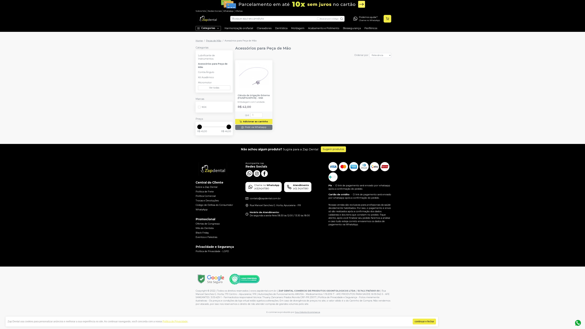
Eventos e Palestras (206, 237)
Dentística (281, 28)
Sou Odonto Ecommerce (307, 312)
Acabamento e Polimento (323, 28)
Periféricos (370, 28)
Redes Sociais (215, 11)
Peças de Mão (213, 40)
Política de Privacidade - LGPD (212, 251)
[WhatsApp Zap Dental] (249, 173)
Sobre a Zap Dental (206, 187)
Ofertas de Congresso (208, 223)
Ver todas (214, 87)
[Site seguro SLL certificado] (211, 279)
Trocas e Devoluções (207, 200)
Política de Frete (205, 191)
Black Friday (202, 232)
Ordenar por (361, 55)
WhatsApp (228, 11)
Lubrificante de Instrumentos (206, 57)
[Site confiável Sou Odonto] (244, 279)
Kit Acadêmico (206, 77)
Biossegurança (352, 28)
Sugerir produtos (333, 149)
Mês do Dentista (205, 228)
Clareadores (264, 28)
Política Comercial (206, 196)
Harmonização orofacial (239, 28)
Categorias (208, 28)
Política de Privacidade (175, 321)
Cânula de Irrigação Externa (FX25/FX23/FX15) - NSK (254, 96)
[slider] (199, 127)
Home (199, 40)
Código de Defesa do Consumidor (214, 205)
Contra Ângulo (206, 72)
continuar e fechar (424, 321)
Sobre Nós (201, 11)
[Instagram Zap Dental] (257, 173)
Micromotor (205, 82)
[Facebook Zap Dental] (264, 173)
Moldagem (297, 28)
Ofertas (239, 11)
